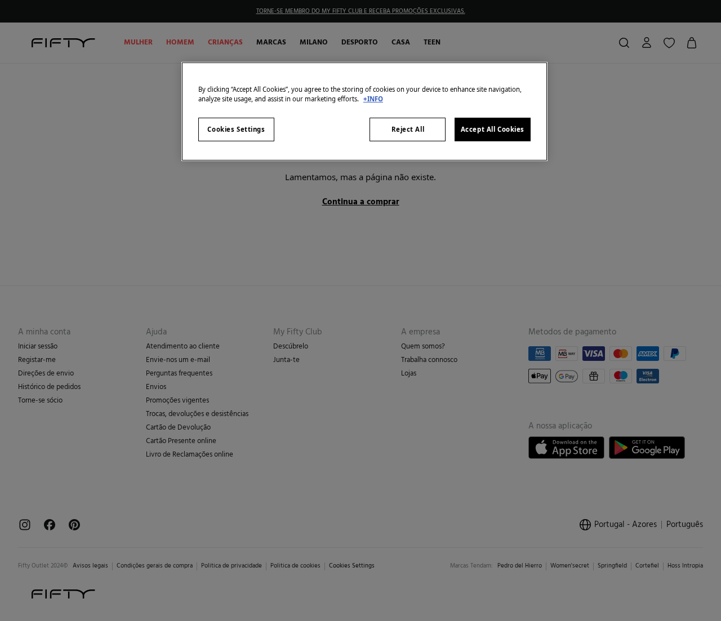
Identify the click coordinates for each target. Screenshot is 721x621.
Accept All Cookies (492, 129)
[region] (364, 111)
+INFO (373, 99)
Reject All (408, 129)
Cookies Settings (236, 129)
